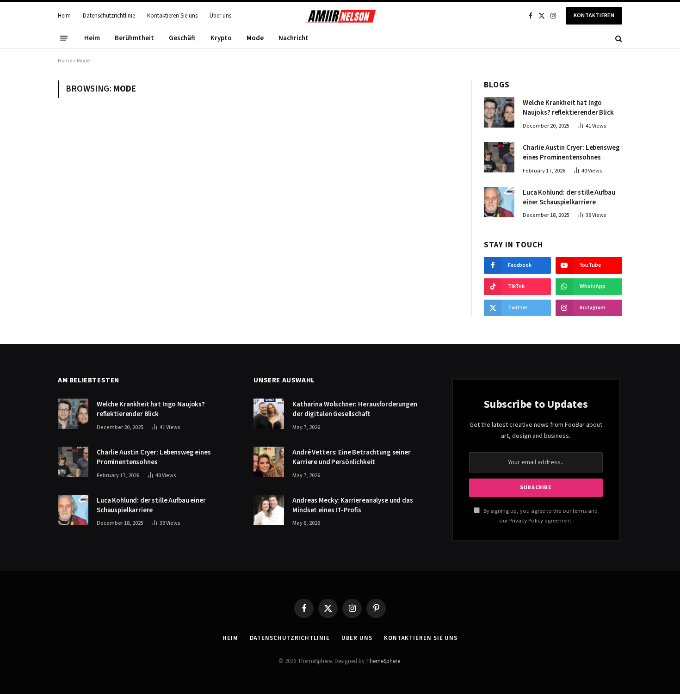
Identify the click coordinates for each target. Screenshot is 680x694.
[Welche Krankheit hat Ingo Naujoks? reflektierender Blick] (499, 112)
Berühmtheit (134, 38)
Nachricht (293, 38)
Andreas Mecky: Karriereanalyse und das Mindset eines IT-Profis (352, 505)
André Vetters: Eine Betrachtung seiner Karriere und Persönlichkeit (351, 457)
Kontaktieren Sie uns (172, 16)
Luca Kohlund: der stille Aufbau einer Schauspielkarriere (569, 197)
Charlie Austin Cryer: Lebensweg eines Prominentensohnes (571, 152)
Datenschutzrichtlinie (109, 16)
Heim (64, 16)
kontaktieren (594, 15)
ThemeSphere (383, 661)
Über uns (220, 16)
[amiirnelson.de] (340, 16)
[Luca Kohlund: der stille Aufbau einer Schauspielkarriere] (499, 202)
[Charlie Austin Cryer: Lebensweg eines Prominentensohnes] (499, 157)
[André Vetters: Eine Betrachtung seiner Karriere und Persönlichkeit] (268, 462)
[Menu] (64, 38)
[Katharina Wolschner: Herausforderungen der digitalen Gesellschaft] (268, 414)
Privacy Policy (526, 520)
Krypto (221, 38)
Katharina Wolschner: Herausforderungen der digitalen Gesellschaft (354, 409)
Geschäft (182, 38)
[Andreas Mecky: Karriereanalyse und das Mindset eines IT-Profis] (268, 510)
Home (65, 61)
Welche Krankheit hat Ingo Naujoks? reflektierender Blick (568, 107)
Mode (255, 38)
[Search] (617, 38)
